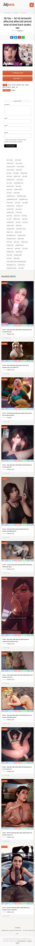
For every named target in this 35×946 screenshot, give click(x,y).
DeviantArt (23, 199)
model (10, 232)
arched (27, 85)
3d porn (13, 90)
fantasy (10, 206)
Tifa (9, 258)
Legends (10, 222)
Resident (19, 245)
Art (24, 176)
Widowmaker (11, 265)
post (16, 242)
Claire (16, 192)
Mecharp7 (9, 417)
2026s (19, 170)
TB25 (9, 255)
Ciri (9, 192)
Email (6, 125)
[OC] (21, 268)
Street (19, 251)
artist (4, 87)
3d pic (19, 163)
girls (16, 215)
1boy (10, 160)
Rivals (10, 248)
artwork (9, 87)
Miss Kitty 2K (20, 229)
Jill (9, 219)
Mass (18, 225)
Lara (24, 219)
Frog (18, 212)
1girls (10, 163)
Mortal (18, 232)
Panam (21, 238)
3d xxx (13, 85)
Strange (10, 251)
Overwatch (11, 238)
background (18, 183)
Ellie (17, 202)
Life (18, 222)
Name (6, 118)
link (25, 222)
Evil (25, 202)
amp (16, 173)
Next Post (16, 78)
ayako (13, 87)
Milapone (10, 229)
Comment (7, 104)
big (18, 186)
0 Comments (23, 12)
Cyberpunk (21, 196)
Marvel (10, 225)
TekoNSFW (18, 255)
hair (24, 215)
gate (9, 215)
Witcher (21, 265)
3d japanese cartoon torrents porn (11, 930)
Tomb (16, 258)
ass (9, 183)
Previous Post (18, 73)
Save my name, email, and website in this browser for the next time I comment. (15, 140)
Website (6, 132)
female (19, 206)
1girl (18, 160)
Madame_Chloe (10, 334)
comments (11, 196)
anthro (24, 173)
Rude (17, 248)
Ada (9, 173)
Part (9, 242)
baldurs (10, 186)
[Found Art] (11, 268)
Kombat (16, 219)
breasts (18, 189)
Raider (24, 242)
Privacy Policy (22, 941)
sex (17, 87)
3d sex (9, 85)
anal (23, 85)
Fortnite (10, 212)
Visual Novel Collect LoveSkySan (16, 261)
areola (17, 176)
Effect (10, 202)
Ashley (20, 179)
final (18, 209)
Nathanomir (11, 235)
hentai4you (20, 30)
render (10, 245)
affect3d (18, 85)
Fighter (10, 209)
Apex (9, 176)
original (21, 235)
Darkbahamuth (12, 199)
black (9, 189)
